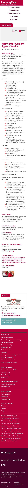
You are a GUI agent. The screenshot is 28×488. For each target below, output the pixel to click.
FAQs (2, 411)
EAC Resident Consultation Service (11, 436)
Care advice (4, 396)
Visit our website (9, 313)
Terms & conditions (5, 482)
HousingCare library (7, 403)
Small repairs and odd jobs (8, 370)
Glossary (3, 408)
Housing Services (14, 10)
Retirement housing (7, 337)
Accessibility (17, 482)
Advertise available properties (10, 421)
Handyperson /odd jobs (19, 262)
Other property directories (9, 362)
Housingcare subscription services (11, 431)
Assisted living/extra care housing (11, 340)
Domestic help (5, 372)
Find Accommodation (14, 7)
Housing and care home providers (11, 355)
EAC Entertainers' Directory (9, 440)
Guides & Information (14, 13)
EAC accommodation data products (11, 428)
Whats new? (14, 19)
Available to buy (6, 350)
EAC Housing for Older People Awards (12, 433)
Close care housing (6, 345)
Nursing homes (5, 386)
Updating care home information (10, 426)
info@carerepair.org (8, 251)
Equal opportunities (18, 484)
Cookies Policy (4, 486)
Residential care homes (8, 384)
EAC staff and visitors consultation (11, 438)
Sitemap (16, 486)
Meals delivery (5, 374)
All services (4, 377)
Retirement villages (7, 342)
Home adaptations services (10, 257)
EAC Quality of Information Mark (10, 423)
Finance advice (5, 399)
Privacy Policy (4, 484)
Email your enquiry (9, 320)
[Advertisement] (13, 286)
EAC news (4, 406)
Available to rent (6, 347)
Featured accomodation (8, 359)
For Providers (14, 16)
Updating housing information (10, 418)
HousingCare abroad (7, 357)
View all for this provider (12, 315)
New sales (4, 352)
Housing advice (5, 394)
